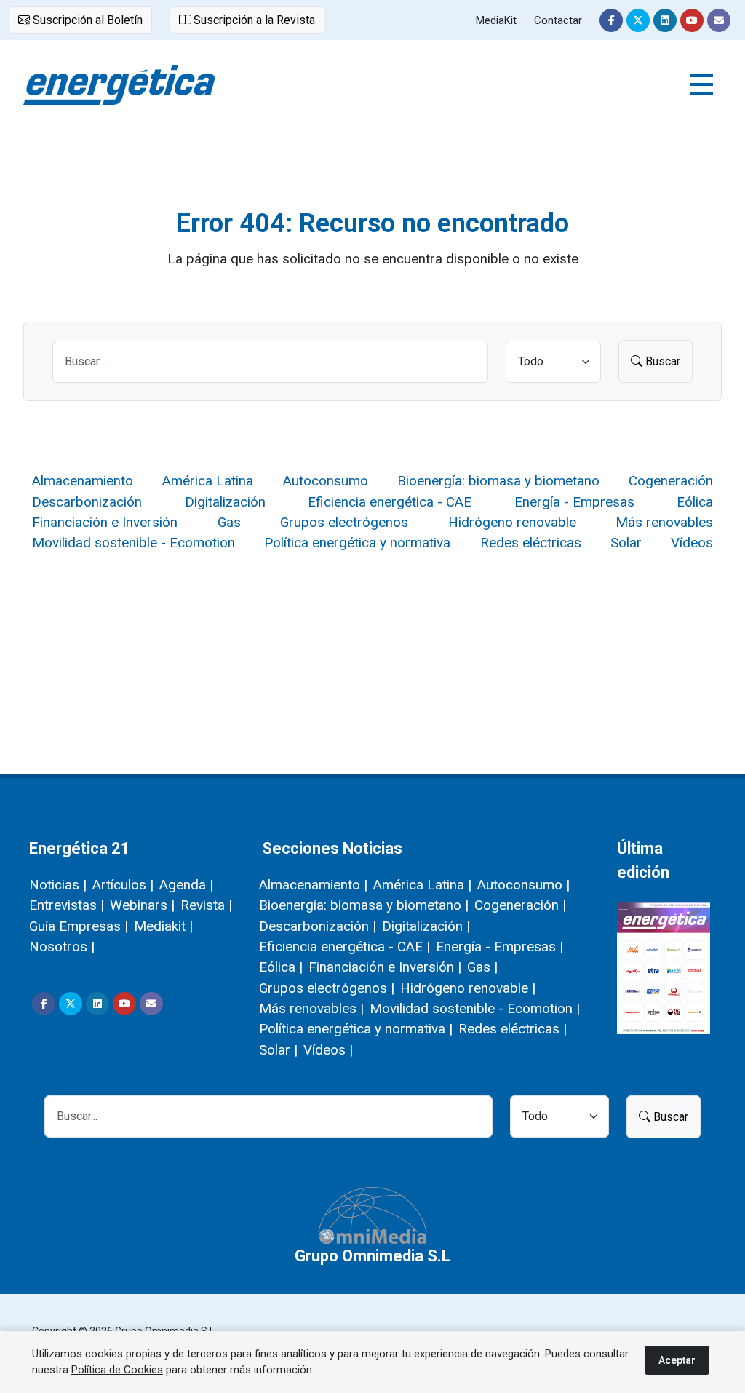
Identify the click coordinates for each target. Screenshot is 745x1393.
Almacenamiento (82, 480)
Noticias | (58, 884)
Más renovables (664, 522)
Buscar (661, 361)
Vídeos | (328, 1049)
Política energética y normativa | (356, 1028)
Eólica (695, 501)
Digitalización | (426, 926)
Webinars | (142, 905)
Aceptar (677, 1360)
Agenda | (186, 884)
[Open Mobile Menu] (701, 84)
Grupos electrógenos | (326, 988)
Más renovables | (311, 1008)
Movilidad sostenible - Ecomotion (133, 542)
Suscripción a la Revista (253, 20)
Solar (626, 542)
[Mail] (718, 20)
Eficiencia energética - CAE (389, 501)
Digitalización (225, 501)
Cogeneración (671, 480)
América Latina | (422, 884)
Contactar (558, 20)
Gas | (482, 967)
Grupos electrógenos (344, 522)
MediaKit (496, 20)
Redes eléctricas (530, 542)
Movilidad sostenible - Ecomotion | (475, 1008)
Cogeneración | (520, 905)
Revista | (206, 905)
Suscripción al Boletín (86, 20)
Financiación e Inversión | (384, 967)
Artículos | (123, 884)
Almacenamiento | (313, 884)
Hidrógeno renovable (512, 522)
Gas (229, 522)
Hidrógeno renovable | (467, 988)
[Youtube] (692, 20)
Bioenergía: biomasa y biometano (498, 480)
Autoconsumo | (523, 884)
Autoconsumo (325, 480)
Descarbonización (87, 501)
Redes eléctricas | (512, 1028)
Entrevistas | (66, 905)
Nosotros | (62, 946)
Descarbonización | (317, 926)
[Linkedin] (665, 20)
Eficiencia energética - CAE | (344, 946)
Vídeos (692, 542)
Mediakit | (163, 926)
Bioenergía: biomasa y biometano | (364, 905)
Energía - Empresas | (499, 946)
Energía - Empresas (574, 501)
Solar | (278, 1049)
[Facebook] (611, 20)
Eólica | (281, 967)
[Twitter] (638, 20)
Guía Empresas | (78, 926)
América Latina (207, 480)
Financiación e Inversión (105, 522)
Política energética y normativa (357, 542)
